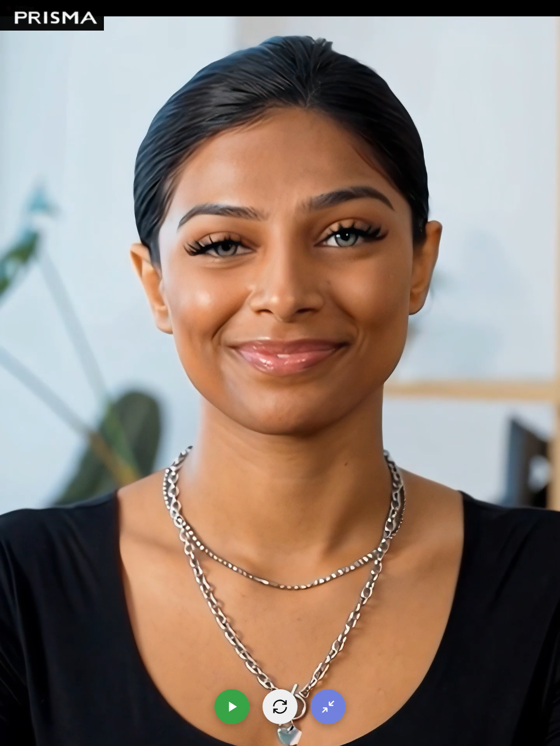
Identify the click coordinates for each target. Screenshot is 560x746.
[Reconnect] (280, 706)
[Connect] (231, 706)
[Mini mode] (328, 706)
